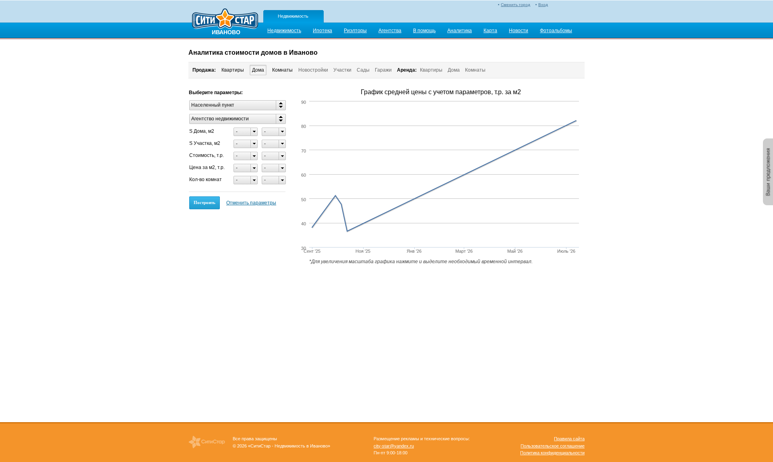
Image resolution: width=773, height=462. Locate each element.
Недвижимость (293, 16)
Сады (363, 70)
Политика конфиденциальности (552, 452)
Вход (543, 4)
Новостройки (313, 70)
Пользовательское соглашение (553, 445)
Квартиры (232, 70)
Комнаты (282, 70)
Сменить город (515, 4)
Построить (204, 202)
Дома (258, 70)
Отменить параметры (251, 203)
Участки (342, 70)
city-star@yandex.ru (394, 445)
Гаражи (383, 70)
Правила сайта (569, 438)
